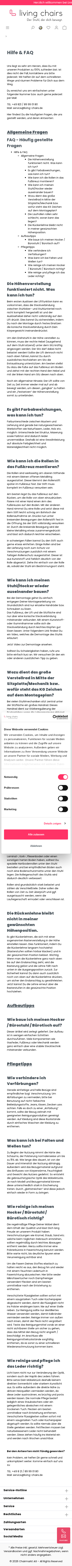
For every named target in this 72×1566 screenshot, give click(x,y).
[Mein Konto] (56, 27)
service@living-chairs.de (28, 108)
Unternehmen (13, 1498)
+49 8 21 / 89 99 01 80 (25, 1471)
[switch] (63, 788)
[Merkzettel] (48, 27)
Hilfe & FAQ (20, 152)
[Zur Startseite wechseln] (36, 13)
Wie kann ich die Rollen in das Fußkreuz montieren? (46, 179)
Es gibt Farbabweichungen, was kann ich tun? (44, 172)
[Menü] (7, 27)
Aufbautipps (28, 236)
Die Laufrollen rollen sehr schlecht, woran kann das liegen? (43, 217)
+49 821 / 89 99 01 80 (25, 104)
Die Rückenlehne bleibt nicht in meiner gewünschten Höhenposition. (45, 228)
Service (8, 1506)
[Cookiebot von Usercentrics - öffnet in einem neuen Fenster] (52, 717)
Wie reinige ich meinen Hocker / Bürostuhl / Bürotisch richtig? (46, 267)
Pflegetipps (28, 247)
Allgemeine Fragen (32, 156)
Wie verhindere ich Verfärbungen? (39, 252)
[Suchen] (33, 27)
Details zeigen (52, 823)
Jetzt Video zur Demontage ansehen (29, 644)
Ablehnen (36, 845)
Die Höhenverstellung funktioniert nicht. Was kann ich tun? (45, 163)
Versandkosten (13, 1551)
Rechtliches (12, 1514)
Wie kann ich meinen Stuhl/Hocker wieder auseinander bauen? (41, 188)
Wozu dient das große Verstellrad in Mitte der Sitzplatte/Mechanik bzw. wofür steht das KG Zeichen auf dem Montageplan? (45, 203)
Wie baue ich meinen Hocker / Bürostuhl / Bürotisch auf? (46, 241)
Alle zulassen (36, 834)
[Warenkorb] (64, 27)
